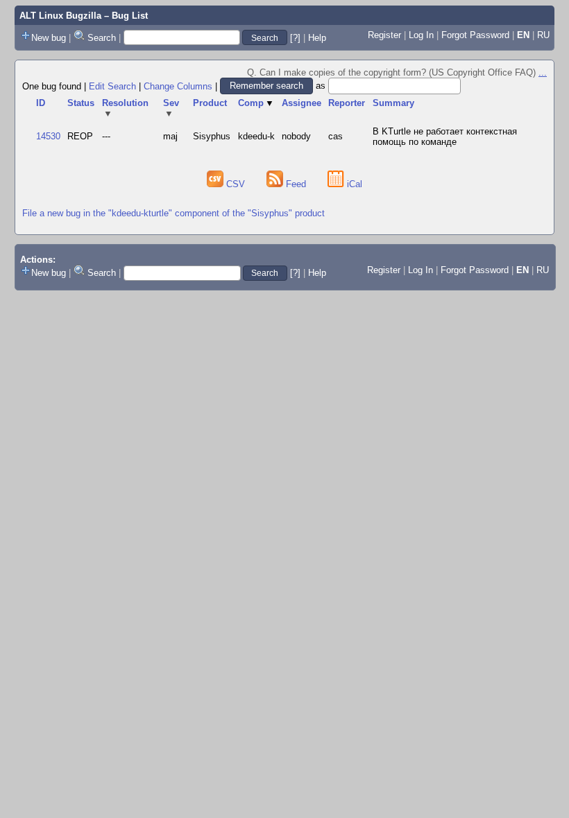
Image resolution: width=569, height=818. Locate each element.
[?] (295, 38)
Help (317, 38)
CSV (235, 184)
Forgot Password (475, 35)
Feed (296, 184)
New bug (48, 38)
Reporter (346, 103)
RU (543, 35)
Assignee (301, 103)
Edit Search (112, 85)
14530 (48, 136)
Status (80, 103)
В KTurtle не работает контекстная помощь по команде (445, 136)
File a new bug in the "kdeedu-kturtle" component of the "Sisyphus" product (173, 213)
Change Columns (178, 85)
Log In (421, 35)
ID (40, 103)
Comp (256, 103)
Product (210, 103)
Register (384, 35)
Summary (393, 103)
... (542, 72)
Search (101, 38)
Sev (171, 108)
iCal (353, 184)
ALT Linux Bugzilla (60, 15)
